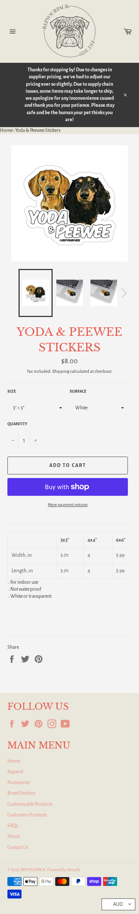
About (13, 836)
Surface (78, 391)
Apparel (15, 771)
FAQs (12, 825)
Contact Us (17, 847)
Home (6, 130)
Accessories (18, 782)
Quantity (17, 424)
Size (11, 391)
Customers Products (27, 815)
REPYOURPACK (33, 870)
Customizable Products (29, 804)
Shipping (60, 371)
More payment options (67, 504)
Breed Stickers (21, 793)
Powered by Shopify (63, 870)
